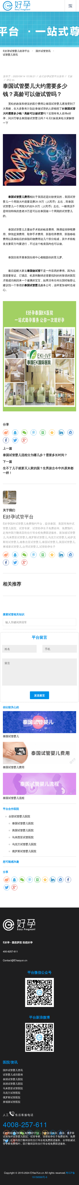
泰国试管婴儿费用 (13, 767)
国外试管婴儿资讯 (13, 1070)
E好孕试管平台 (50, 76)
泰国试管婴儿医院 (23, 823)
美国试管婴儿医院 (23, 830)
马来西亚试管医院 (23, 837)
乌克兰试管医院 (11, 1092)
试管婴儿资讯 (10, 54)
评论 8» (10, 80)
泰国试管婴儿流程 (13, 798)
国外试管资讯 (43, 51)
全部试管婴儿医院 (19, 816)
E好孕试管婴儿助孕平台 (16, 51)
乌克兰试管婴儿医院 (24, 844)
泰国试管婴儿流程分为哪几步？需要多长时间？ (35, 455)
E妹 (70, 76)
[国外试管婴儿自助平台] (16, 5)
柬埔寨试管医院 (11, 1102)
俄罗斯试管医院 (11, 1097)
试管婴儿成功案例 (13, 1074)
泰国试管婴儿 (11, 736)
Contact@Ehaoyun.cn (15, 960)
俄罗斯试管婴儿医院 (24, 851)
